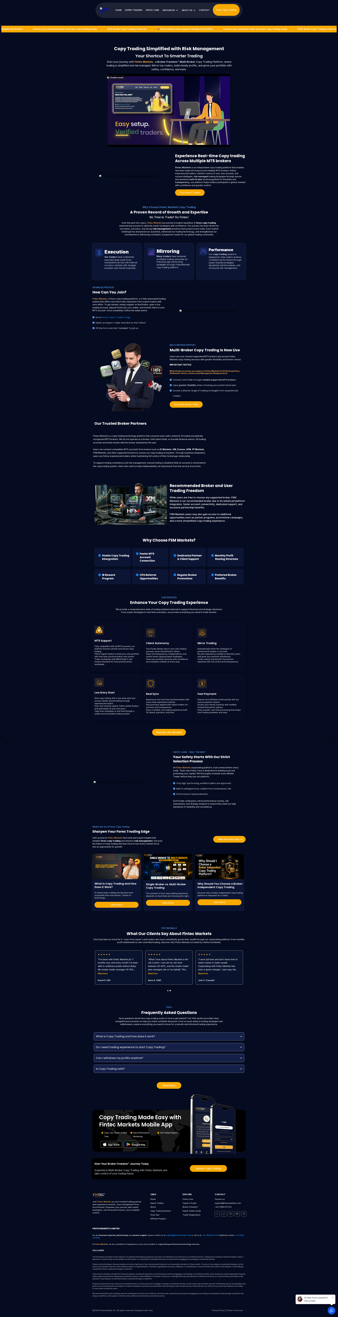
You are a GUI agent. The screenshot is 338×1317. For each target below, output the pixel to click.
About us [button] (187, 10)
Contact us (220, 1199)
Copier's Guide (189, 1203)
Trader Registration (191, 1215)
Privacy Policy (218, 1310)
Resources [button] (169, 10)
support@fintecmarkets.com (228, 1203)
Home (153, 1199)
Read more (103, 973)
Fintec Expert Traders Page (116, 317)
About (153, 1207)
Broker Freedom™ (190, 1207)
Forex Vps (154, 1215)
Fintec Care (188, 1199)
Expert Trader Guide (192, 1211)
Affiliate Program (158, 1219)
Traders (160, 1203)
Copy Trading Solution (160, 1211)
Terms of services (234, 1310)
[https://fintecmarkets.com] (106, 10)
